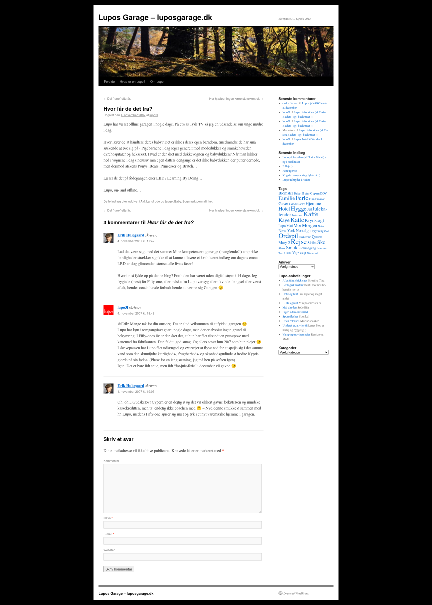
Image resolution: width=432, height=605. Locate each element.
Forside (109, 81)
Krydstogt (314, 220)
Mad (289, 225)
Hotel (284, 208)
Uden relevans (291, 321)
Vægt (303, 252)
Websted (110, 550)
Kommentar (111, 460)
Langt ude (153, 201)
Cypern (315, 193)
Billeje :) (287, 166)
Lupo (282, 225)
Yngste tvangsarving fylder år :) (301, 175)
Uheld (288, 253)
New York (286, 230)
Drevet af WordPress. (296, 593)
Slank (281, 248)
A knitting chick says (295, 280)
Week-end (312, 253)
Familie (286, 198)
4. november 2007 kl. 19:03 (136, 391)
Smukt (292, 247)
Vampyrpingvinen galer (296, 334)
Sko (321, 242)
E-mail (109, 534)
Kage (284, 220)
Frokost (320, 198)
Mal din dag (289, 307)
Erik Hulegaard (131, 235)
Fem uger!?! (289, 170)
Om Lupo (157, 81)
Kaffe (311, 213)
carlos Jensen (290, 103)
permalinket (204, 201)
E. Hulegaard (290, 303)
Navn (108, 518)
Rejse (299, 241)
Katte (297, 219)
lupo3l (154, 115)
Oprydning (317, 231)
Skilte (312, 242)
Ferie (302, 198)
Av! (142, 201)
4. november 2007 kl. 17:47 (136, 241)
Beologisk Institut (293, 285)
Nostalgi (303, 230)
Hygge (298, 208)
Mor (297, 225)
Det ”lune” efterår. (117, 98)
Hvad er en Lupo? (132, 81)
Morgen (309, 225)
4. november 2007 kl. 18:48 (136, 313)
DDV (323, 193)
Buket (298, 193)
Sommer (322, 248)
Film (311, 199)
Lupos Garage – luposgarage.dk (155, 17)
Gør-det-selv (297, 204)
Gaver (283, 203)
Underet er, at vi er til (295, 325)
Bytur (306, 193)
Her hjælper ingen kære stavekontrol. (236, 98)
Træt (281, 253)
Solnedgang (308, 248)
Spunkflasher (290, 316)
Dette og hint (290, 294)
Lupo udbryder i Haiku (296, 180)
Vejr (295, 252)
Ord (326, 231)
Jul (309, 209)
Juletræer (297, 215)
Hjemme (313, 203)
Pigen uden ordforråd (295, 312)
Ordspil (288, 235)
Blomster (285, 193)
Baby (177, 201)
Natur (321, 226)
